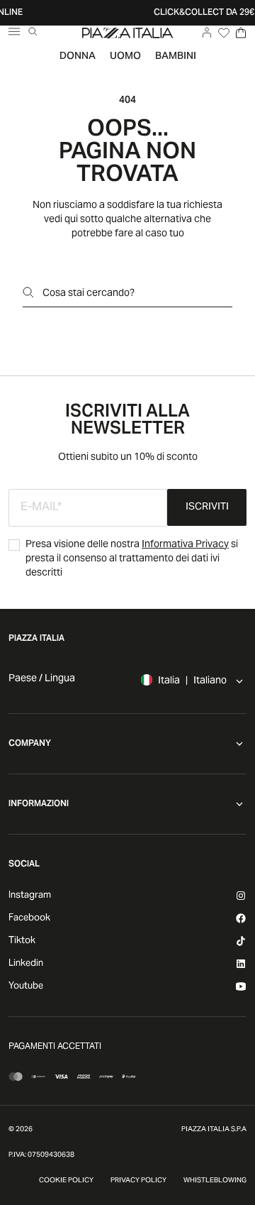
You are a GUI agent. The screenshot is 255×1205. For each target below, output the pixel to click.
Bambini (175, 56)
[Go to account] (206, 32)
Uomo (125, 56)
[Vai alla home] (127, 32)
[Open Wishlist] (224, 32)
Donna (78, 56)
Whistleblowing (214, 1181)
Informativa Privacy (185, 545)
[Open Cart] (240, 32)
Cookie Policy (66, 1181)
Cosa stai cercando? (88, 293)
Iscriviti (207, 507)
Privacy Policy (138, 1181)
